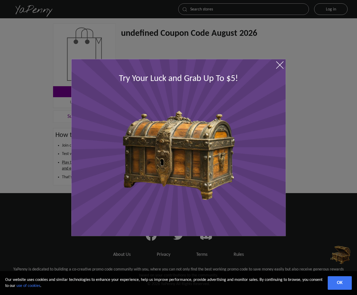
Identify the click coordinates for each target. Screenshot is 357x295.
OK (340, 282)
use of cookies (28, 286)
